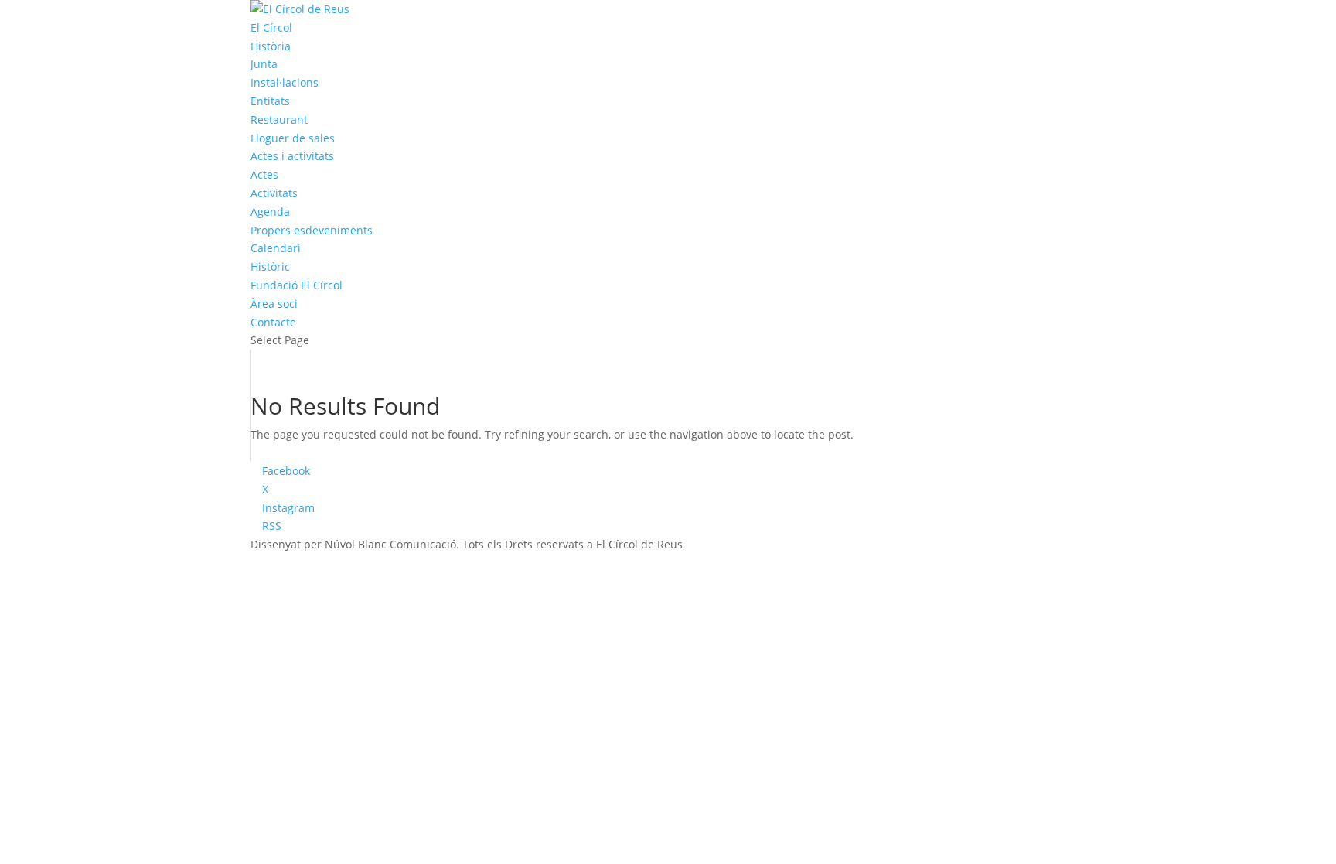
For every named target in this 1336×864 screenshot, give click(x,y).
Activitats (274, 193)
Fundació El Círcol (296, 285)
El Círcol (271, 27)
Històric (270, 266)
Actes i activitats (292, 156)
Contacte (273, 322)
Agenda (270, 211)
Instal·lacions (284, 82)
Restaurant (279, 119)
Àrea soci (274, 303)
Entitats (270, 101)
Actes (264, 174)
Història (270, 46)
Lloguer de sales (292, 138)
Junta (264, 63)
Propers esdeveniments (311, 230)
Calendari (275, 248)
